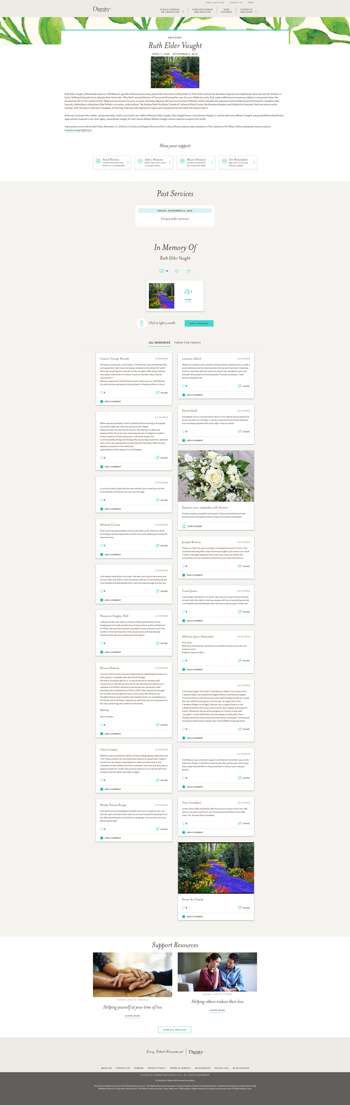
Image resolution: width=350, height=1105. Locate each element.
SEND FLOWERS (195, 526)
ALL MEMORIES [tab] (160, 342)
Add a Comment (113, 401)
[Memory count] (162, 270)
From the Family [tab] (188, 342)
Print (251, 3)
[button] (172, 10)
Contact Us (236, 3)
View (188, 299)
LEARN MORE (132, 1016)
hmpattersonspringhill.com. (78, 130)
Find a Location (215, 3)
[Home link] (102, 9)
